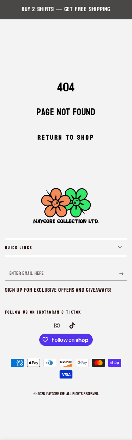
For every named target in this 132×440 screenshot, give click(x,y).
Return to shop (66, 137)
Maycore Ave (55, 394)
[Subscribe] (123, 273)
